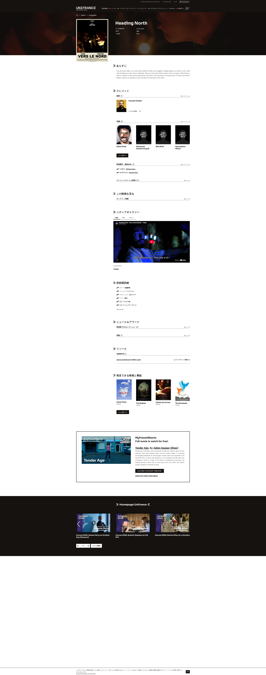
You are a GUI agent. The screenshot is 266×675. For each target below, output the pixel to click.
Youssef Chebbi (140, 28)
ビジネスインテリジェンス (158, 8)
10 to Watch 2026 (167, 1)
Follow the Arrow (163, 402)
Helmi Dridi (121, 147)
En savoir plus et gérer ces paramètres (86, 673)
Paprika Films (133, 172)
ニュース (113, 8)
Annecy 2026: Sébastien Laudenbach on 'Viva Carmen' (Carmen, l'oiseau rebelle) (172, 536)
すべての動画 (96, 546)
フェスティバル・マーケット (128, 8)
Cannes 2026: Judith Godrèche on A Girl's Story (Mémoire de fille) (91, 536)
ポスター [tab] (131, 217)
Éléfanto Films (130, 169)
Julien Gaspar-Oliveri (165, 447)
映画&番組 (105, 8)
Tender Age (141, 447)
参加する (180, 8)
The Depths (141, 403)
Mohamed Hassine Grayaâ (142, 148)
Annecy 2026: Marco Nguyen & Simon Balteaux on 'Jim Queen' (132, 536)
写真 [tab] (123, 217)
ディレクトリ (143, 8)
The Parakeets (181, 403)
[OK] (188, 671)
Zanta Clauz (121, 402)
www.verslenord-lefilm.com (129, 360)
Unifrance (172, 8)
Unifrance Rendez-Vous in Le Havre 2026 (150, 1)
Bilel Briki (160, 147)
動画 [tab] (116, 217)
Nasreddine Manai (180, 148)
